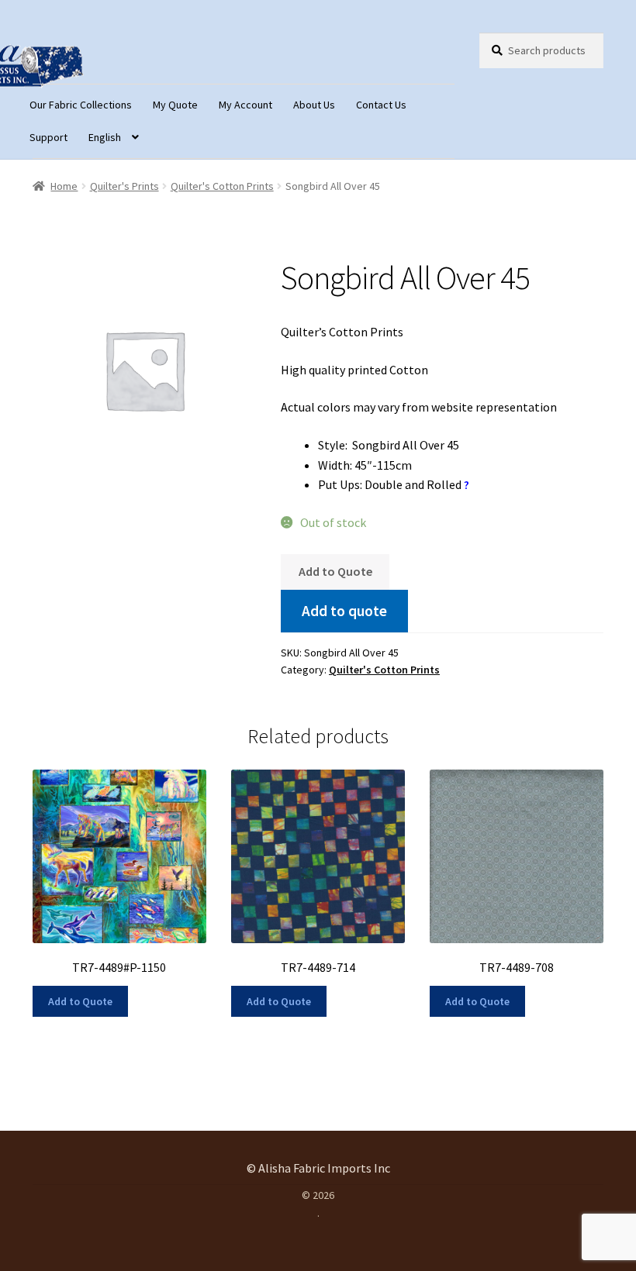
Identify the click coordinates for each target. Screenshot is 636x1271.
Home (64, 186)
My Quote (175, 105)
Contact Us (381, 105)
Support (48, 137)
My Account (245, 105)
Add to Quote (335, 571)
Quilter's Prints (124, 186)
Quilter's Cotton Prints (222, 186)
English (104, 137)
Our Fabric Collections (80, 105)
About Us (314, 105)
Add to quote (344, 610)
